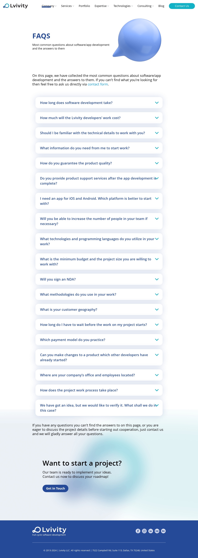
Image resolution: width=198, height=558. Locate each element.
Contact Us (182, 6)
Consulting (144, 6)
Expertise (101, 6)
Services (66, 6)
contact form (98, 84)
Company (48, 6)
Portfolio (84, 6)
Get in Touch (55, 488)
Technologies (122, 6)
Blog (161, 6)
